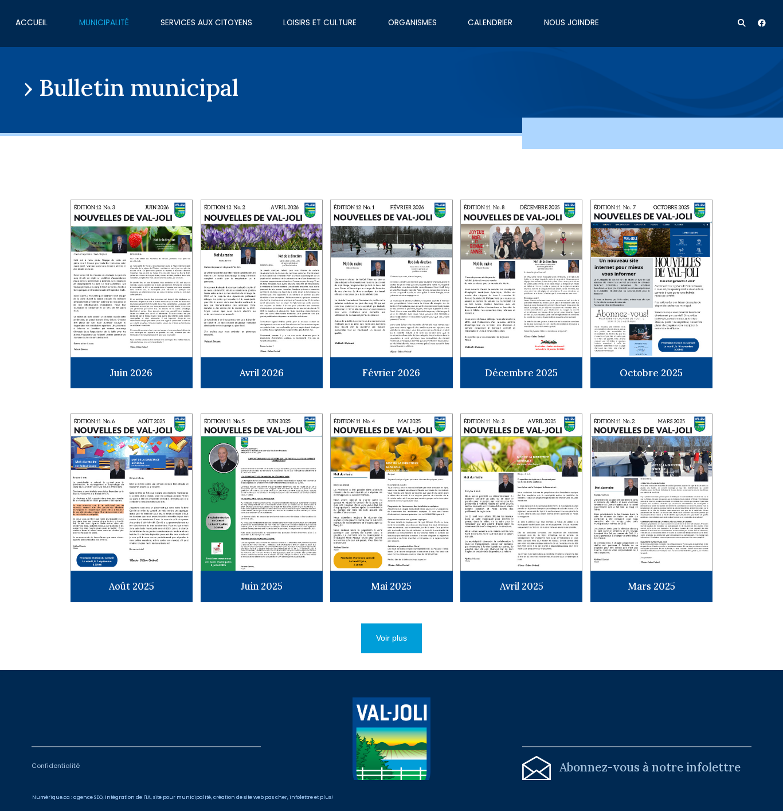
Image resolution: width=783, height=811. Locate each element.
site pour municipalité (182, 797)
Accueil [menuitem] (31, 22)
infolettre (301, 797)
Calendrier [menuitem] (490, 22)
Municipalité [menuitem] (104, 22)
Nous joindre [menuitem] (571, 22)
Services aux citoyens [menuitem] (206, 22)
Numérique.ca (51, 797)
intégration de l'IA (128, 797)
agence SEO (88, 797)
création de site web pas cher (250, 797)
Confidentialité (56, 766)
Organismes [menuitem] (412, 22)
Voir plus (391, 638)
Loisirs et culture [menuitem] (320, 22)
